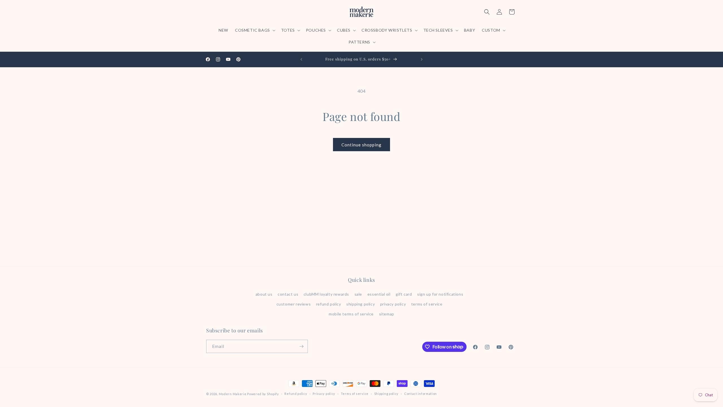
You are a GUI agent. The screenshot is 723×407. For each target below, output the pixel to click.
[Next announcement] (421, 59)
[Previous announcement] (301, 59)
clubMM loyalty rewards (326, 294)
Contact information (420, 393)
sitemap (386, 313)
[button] (255, 30)
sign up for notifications (440, 294)
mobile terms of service (351, 313)
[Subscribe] (301, 346)
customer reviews (293, 304)
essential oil (379, 294)
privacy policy (393, 304)
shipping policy (360, 304)
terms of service (427, 304)
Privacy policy (324, 393)
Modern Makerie (233, 394)
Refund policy (295, 393)
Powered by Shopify (263, 394)
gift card (404, 294)
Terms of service (355, 393)
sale (358, 294)
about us (264, 294)
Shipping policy (386, 393)
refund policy (328, 304)
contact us (288, 294)
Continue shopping (361, 144)
